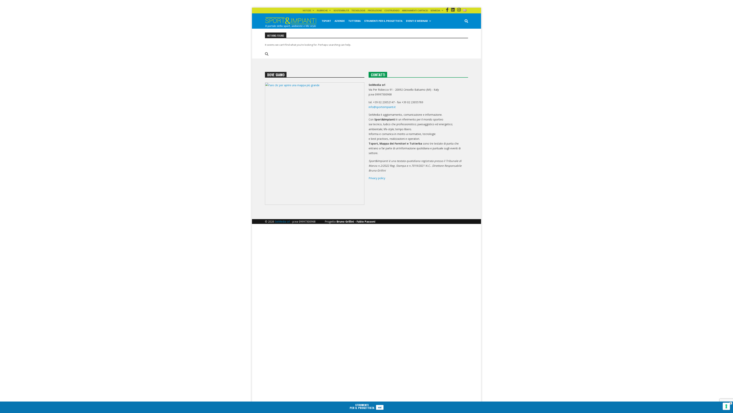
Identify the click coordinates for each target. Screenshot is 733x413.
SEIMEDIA (435, 10)
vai (380, 407)
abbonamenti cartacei (415, 10)
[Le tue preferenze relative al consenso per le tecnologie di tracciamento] (726, 406)
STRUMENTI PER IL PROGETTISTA (383, 21)
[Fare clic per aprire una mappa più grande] (314, 143)
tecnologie (358, 10)
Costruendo (392, 10)
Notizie (307, 10)
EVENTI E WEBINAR (417, 21)
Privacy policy (377, 178)
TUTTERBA (354, 21)
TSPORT (326, 21)
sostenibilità (341, 10)
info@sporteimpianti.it (382, 107)
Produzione (375, 10)
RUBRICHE (322, 10)
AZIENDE (340, 21)
